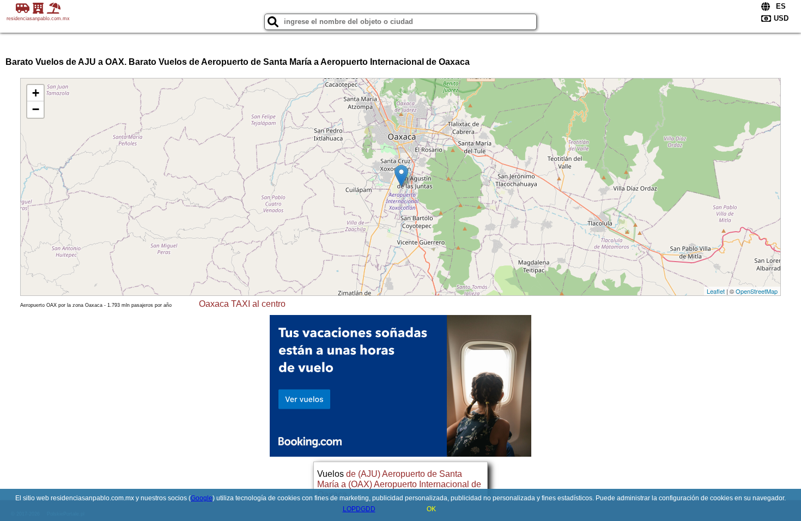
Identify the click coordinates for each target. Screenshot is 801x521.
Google (202, 498)
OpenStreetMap (757, 291)
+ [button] (35, 93)
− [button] (35, 109)
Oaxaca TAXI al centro (242, 303)
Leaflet (716, 291)
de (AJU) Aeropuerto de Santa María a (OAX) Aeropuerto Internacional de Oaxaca (399, 484)
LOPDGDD (359, 509)
